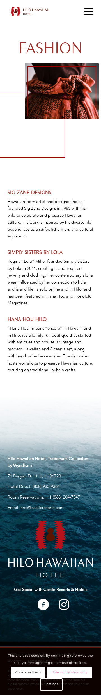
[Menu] (85, 11)
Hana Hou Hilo (27, 318)
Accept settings (28, 672)
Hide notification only (69, 672)
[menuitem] (85, 11)
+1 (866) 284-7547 (63, 497)
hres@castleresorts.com (42, 507)
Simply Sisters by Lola (35, 251)
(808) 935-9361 (46, 486)
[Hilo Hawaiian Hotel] (42, 11)
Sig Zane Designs (29, 191)
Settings (51, 684)
